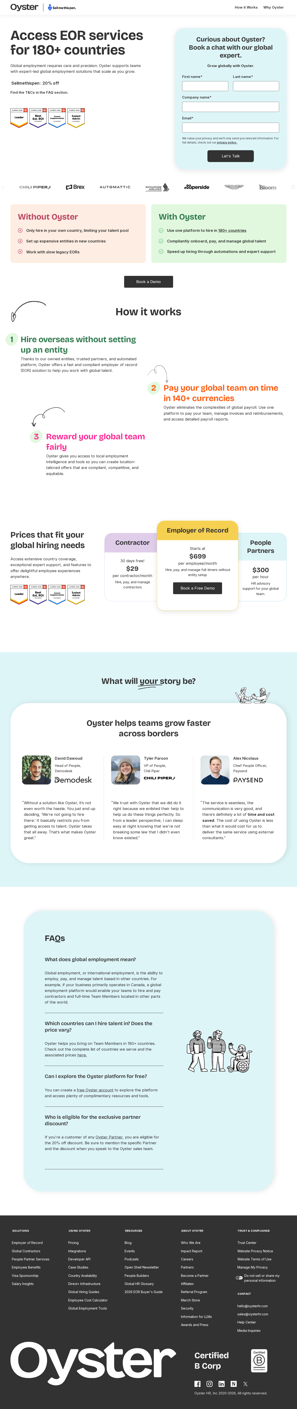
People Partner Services (30, 1259)
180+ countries (232, 230)
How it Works (246, 7)
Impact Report (191, 1251)
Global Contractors (26, 1251)
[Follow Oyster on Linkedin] (222, 1384)
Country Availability (82, 1276)
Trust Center (246, 1243)
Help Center (246, 1322)
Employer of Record (27, 1243)
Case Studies (78, 1267)
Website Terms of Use (254, 1259)
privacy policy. (227, 142)
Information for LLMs (196, 1317)
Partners (187, 1267)
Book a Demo (148, 281)
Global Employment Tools (87, 1308)
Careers (187, 1259)
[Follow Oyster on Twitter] (246, 1384)
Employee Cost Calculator (88, 1300)
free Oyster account (95, 1090)
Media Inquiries (249, 1330)
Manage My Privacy (252, 1267)
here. (82, 1055)
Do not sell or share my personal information (262, 1278)
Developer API (79, 1259)
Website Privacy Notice (255, 1251)
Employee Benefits (26, 1267)
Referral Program (194, 1292)
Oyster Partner (109, 1137)
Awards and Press (194, 1325)
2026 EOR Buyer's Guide (144, 1292)
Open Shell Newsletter (142, 1267)
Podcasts (132, 1259)
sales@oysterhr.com (252, 1314)
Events (130, 1251)
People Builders (137, 1276)
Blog (128, 1243)
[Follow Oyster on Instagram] (210, 1384)
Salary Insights (23, 1284)
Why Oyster (273, 7)
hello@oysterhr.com (252, 1306)
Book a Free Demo (198, 588)
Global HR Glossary (139, 1284)
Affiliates (187, 1284)
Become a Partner (195, 1276)
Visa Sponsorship (25, 1276)
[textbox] (205, 86)
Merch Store (190, 1300)
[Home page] (102, 1364)
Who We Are (190, 1243)
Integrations (77, 1251)
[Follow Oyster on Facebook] (197, 1384)
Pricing (73, 1243)
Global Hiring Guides (83, 1292)
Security (187, 1308)
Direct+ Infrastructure (84, 1284)
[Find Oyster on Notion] (234, 1384)
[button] (230, 156)
